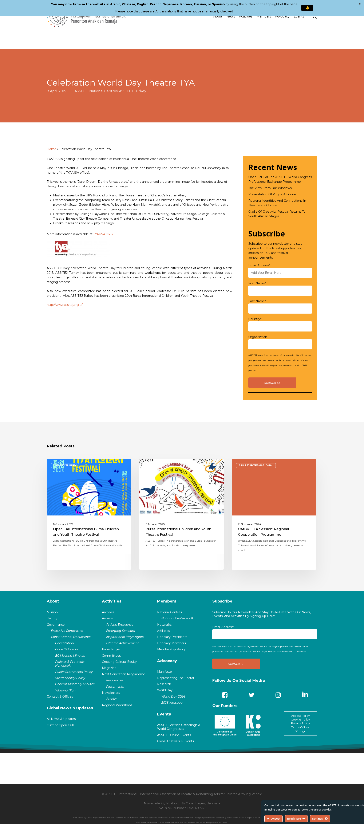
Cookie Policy (300, 719)
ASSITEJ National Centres (96, 91)
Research (164, 684)
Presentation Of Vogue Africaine (272, 194)
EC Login (300, 731)
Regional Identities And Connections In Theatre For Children (277, 203)
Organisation (257, 337)
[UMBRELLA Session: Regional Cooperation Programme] (274, 514)
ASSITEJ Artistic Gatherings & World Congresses (178, 727)
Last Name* (257, 301)
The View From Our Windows (270, 188)
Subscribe (222, 601)
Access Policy (300, 715)
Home (51, 149)
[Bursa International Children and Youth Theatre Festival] (181, 514)
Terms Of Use (300, 727)
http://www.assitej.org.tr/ (65, 305)
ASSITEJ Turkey (132, 91)
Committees (111, 656)
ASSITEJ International (255, 465)
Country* (254, 319)
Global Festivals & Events (175, 741)
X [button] (360, 4)
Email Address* (259, 265)
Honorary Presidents (172, 637)
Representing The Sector (175, 678)
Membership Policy (171, 649)
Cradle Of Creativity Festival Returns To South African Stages (276, 214)
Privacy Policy (300, 723)
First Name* (257, 283)
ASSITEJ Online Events (174, 735)
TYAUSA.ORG (103, 234)
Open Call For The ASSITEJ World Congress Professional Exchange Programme (280, 179)
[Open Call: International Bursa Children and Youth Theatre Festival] (89, 514)
